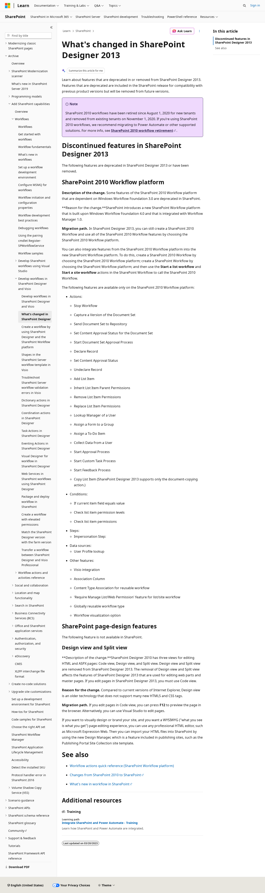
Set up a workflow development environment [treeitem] (30, 172)
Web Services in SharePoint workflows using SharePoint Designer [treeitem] (36, 481)
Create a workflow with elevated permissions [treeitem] (34, 519)
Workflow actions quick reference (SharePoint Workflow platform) (122, 766)
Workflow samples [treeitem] (30, 253)
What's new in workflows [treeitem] (28, 157)
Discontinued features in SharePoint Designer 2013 (233, 40)
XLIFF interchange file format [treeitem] (30, 673)
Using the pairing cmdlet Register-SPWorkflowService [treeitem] (31, 240)
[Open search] (244, 5)
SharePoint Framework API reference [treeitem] (26, 855)
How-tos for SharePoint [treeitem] (27, 712)
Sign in (255, 5)
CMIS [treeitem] (18, 664)
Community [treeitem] (16, 831)
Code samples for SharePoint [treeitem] (32, 719)
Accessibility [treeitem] (20, 760)
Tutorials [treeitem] (14, 846)
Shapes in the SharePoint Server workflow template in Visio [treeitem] (36, 362)
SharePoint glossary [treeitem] (22, 823)
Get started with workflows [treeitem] (29, 136)
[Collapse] (51, 27)
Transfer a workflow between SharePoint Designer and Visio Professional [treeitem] (35, 557)
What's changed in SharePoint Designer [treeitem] (36, 316)
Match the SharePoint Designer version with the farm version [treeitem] (37, 537)
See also (220, 48)
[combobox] (28, 35)
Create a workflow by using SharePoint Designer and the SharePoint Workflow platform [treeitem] (36, 337)
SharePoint (83, 31)
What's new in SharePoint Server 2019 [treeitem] (29, 86)
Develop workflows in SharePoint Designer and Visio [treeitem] (36, 301)
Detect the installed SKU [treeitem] (28, 767)
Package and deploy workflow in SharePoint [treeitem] (35, 502)
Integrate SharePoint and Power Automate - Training (100, 823)
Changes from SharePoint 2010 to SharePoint (105, 775)
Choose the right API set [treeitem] (28, 727)
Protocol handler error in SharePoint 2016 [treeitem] (29, 777)
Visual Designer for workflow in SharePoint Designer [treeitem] (36, 461)
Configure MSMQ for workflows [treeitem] (32, 187)
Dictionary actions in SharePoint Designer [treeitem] (36, 402)
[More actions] (199, 31)
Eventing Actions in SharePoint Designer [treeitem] (36, 446)
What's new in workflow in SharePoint (99, 784)
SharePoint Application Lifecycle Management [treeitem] (27, 749)
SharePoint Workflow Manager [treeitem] (26, 737)
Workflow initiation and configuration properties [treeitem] (34, 202)
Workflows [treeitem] (25, 127)
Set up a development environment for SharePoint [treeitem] (31, 701)
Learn (67, 31)
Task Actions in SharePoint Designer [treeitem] (36, 433)
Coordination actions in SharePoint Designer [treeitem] (36, 418)
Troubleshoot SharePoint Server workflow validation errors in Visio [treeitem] (35, 385)
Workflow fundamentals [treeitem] (34, 147)
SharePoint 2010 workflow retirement (142, 130)
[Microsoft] (7, 5)
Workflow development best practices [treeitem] (34, 217)
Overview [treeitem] (18, 63)
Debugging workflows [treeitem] (33, 228)
